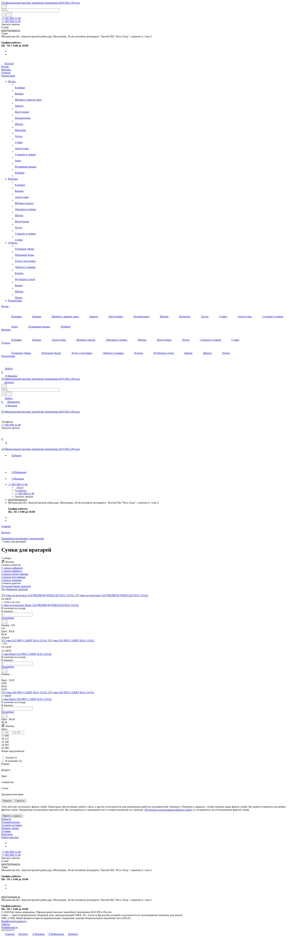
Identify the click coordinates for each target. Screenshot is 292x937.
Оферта (5, 924)
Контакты (7, 834)
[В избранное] (4, 621)
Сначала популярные (13, 577)
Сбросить (20, 801)
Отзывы (6, 831)
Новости (6, 819)
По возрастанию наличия (16, 586)
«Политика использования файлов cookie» (168, 809)
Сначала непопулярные (14, 574)
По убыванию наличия (14, 589)
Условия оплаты (10, 822)
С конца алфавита (11, 571)
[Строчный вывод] (4, 592)
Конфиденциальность (13, 921)
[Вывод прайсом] (7, 592)
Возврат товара (10, 828)
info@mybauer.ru (10, 30)
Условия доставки (11, 825)
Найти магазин (10, 837)
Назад (19, 487)
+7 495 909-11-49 (11, 18)
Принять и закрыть (12, 816)
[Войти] (2, 435)
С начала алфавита (12, 567)
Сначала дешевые (11, 580)
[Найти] (9, 14)
